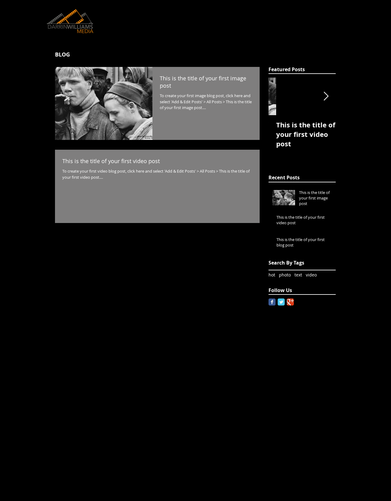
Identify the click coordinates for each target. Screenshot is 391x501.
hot (272, 275)
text (298, 275)
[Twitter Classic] (281, 301)
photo (285, 275)
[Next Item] (326, 96)
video (311, 275)
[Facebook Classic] (272, 301)
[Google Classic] (290, 301)
